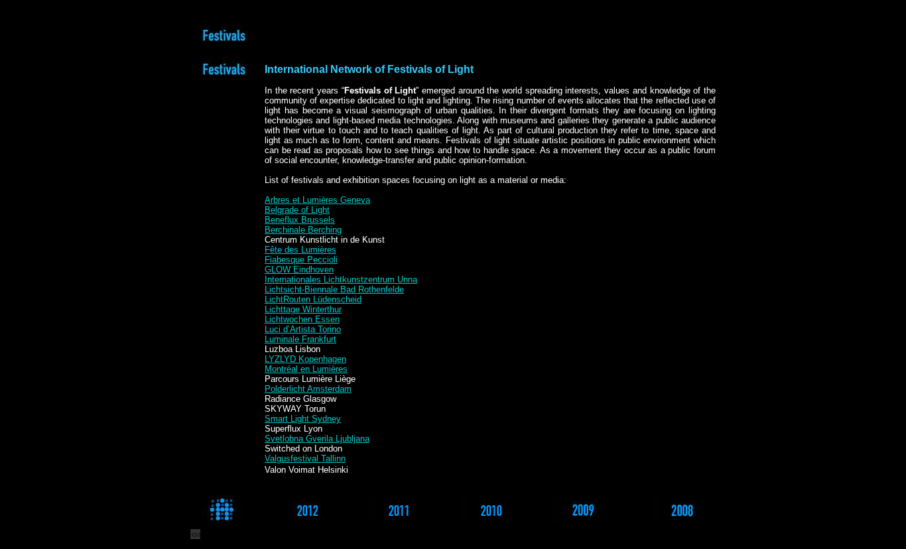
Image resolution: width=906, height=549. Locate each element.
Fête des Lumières (300, 250)
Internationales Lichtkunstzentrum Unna (341, 279)
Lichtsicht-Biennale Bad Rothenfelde (334, 289)
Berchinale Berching (303, 230)
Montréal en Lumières (306, 369)
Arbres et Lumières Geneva (317, 200)
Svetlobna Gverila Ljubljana (317, 439)
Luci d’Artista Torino (303, 329)
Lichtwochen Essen (302, 319)
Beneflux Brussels (300, 220)
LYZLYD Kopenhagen (305, 359)
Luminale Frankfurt (300, 339)
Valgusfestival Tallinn (305, 458)
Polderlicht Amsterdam (308, 389)
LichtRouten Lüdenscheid (313, 299)
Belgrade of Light (297, 210)
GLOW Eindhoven (299, 269)
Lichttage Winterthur (303, 309)
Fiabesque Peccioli (301, 260)
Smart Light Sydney (303, 419)
